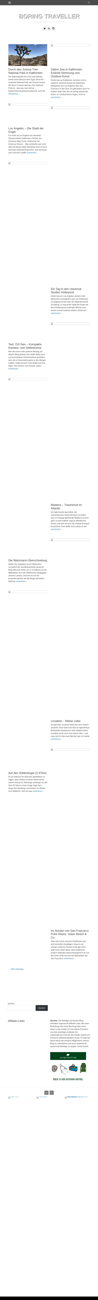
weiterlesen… (14, 94)
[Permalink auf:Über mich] (20, 1186)
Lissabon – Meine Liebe (66, 721)
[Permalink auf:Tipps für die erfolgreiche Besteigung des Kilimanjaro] (77, 1186)
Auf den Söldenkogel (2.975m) (27, 773)
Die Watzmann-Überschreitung (27, 560)
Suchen (11, 1004)
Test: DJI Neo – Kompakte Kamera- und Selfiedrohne (25, 346)
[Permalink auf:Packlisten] (49, 1186)
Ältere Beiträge (15, 969)
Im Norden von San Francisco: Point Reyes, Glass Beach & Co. (70, 934)
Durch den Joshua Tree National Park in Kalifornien (25, 71)
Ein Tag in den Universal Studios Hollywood (66, 290)
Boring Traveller (49, 16)
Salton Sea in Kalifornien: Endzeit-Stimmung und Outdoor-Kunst (67, 73)
